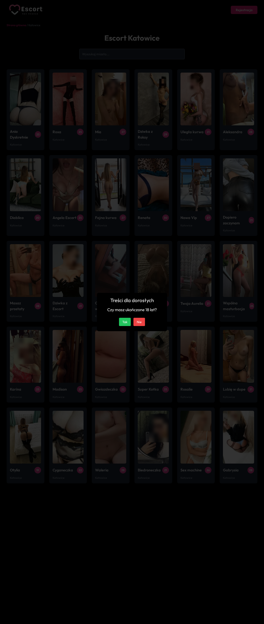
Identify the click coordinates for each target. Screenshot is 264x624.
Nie (139, 322)
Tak (124, 322)
